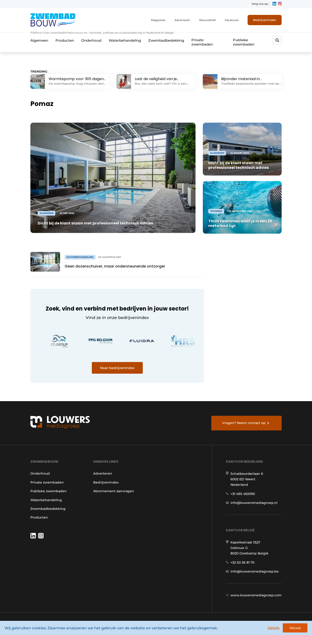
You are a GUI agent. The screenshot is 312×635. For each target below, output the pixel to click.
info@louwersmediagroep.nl (254, 503)
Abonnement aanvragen (113, 491)
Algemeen (39, 40)
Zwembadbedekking (166, 40)
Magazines (158, 20)
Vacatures (231, 20)
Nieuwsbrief (207, 20)
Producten (65, 40)
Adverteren (182, 20)
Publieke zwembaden (243, 42)
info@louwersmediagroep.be (254, 571)
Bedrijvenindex (264, 20)
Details (274, 628)
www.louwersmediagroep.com (256, 595)
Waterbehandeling (125, 40)
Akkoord (295, 628)
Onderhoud (91, 40)
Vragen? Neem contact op (244, 423)
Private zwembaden (202, 42)
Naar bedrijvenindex (117, 368)
